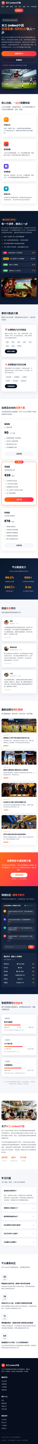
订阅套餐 (4, 1387)
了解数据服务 (11, 386)
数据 (11, 6)
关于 (28, 6)
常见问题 (33, 6)
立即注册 (19, 454)
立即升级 (19, 545)
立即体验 (19, 10)
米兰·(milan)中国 (11, 3)
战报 (24, 6)
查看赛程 (19, 60)
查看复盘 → (6, 842)
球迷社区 (4, 1406)
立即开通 (19, 499)
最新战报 (4, 1403)
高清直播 (4, 1381)
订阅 (15, 6)
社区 (20, 6)
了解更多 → (6, 810)
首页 (3, 6)
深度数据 (4, 1384)
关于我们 (4, 1419)
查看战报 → (6, 745)
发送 (31, 947)
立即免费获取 (19, 875)
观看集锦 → (6, 778)
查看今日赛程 (11, 351)
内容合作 (4, 1428)
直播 (7, 6)
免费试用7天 (19, 53)
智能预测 (4, 1390)
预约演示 (4, 1422)
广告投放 (4, 1425)
